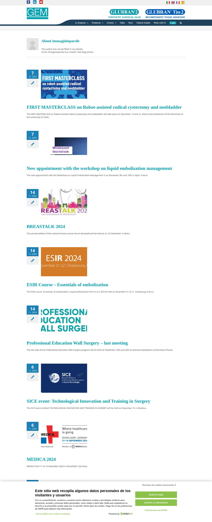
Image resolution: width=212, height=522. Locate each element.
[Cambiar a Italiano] (168, 2)
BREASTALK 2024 (46, 226)
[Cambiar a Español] (182, 2)
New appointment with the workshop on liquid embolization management (99, 168)
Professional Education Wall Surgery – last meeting (77, 343)
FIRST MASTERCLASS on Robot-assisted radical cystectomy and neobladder (104, 107)
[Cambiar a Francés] (178, 2)
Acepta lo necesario (156, 503)
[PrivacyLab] (126, 513)
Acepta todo (156, 495)
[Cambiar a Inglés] (173, 2)
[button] (181, 23)
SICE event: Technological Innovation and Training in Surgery (88, 401)
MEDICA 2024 (41, 459)
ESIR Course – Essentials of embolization (67, 284)
